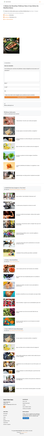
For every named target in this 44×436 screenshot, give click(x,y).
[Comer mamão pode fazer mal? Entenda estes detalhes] (9, 268)
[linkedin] (4, 407)
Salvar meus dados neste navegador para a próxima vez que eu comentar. (20, 94)
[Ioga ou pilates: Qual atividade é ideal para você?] (9, 196)
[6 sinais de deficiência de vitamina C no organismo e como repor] (9, 165)
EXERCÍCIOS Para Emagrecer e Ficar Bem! (17, 189)
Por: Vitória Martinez (9, 19)
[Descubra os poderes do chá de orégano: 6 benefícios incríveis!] (9, 155)
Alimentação (5, 413)
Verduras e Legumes (6, 424)
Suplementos (5, 422)
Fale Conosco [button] (25, 418)
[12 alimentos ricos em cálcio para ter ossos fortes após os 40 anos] (9, 364)
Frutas (4, 417)
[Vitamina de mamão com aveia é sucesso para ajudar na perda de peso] (9, 285)
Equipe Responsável (26, 403)
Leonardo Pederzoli (24, 432)
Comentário (7, 70)
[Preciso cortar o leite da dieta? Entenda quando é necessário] (9, 388)
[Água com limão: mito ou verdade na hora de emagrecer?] (9, 146)
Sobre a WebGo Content (27, 406)
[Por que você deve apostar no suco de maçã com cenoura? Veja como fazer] (9, 321)
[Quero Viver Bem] (7, 2)
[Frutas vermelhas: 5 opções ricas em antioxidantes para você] (9, 302)
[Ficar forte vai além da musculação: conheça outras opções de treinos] (9, 214)
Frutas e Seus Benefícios (14, 261)
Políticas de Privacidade (27, 408)
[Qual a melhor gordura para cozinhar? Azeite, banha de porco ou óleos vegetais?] (9, 355)
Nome (5, 83)
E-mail (6, 87)
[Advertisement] (22, 30)
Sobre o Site (25, 401)
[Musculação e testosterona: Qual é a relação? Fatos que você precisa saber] (9, 224)
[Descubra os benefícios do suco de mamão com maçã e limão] (9, 293)
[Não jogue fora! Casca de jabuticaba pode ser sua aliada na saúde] (9, 276)
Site (5, 91)
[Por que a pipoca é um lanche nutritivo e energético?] (9, 130)
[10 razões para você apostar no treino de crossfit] (9, 205)
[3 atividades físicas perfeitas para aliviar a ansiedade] (9, 252)
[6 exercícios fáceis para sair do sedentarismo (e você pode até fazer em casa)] (9, 243)
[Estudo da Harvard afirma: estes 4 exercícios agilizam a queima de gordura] (9, 233)
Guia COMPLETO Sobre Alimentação (16, 330)
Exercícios (5, 415)
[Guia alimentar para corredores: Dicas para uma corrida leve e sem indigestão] (9, 379)
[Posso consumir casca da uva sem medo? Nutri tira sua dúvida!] (9, 311)
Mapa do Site (22, 433)
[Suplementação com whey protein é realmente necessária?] (9, 175)
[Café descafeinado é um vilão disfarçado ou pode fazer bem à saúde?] (9, 139)
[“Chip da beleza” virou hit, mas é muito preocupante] (9, 120)
